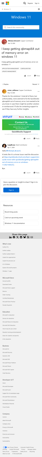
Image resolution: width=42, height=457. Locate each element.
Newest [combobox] (35, 84)
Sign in (11, 190)
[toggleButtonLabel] (38, 9)
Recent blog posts (11, 212)
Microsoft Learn (7, 390)
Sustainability (6, 441)
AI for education (7, 339)
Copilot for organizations (9, 257)
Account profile (6, 281)
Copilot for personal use (9, 261)
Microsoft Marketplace (8, 400)
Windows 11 (7, 9)
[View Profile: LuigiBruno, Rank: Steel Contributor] (4, 146)
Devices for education (8, 318)
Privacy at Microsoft (8, 427)
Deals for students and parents (11, 335)
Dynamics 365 (6, 356)
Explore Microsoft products (10, 267)
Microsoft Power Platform (9, 363)
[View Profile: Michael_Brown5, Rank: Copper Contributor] (4, 42)
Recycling (32, 451)
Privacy (23, 449)
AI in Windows (6, 264)
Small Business (6, 373)
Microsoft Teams (7, 366)
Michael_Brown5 (14, 41)
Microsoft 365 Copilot (8, 369)
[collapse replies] (21, 88)
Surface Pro (6, 247)
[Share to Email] (32, 237)
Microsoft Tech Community (9, 397)
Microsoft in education (8, 315)
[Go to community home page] (7, 3)
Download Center (7, 284)
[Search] (24, 3)
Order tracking (6, 295)
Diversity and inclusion (8, 434)
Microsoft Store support (9, 288)
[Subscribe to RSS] (28, 237)
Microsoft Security (7, 352)
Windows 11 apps (7, 271)
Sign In (37, 3)
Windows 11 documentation (15, 223)
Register (30, 3)
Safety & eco (23, 451)
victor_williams (13, 90)
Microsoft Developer (8, 386)
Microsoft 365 (6, 359)
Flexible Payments (7, 305)
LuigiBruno (11, 145)
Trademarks (15, 451)
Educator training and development (12, 332)
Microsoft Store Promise (9, 301)
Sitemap (5, 449)
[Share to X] (17, 237)
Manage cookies (32, 449)
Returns (5, 291)
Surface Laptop (6, 250)
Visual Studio (6, 407)
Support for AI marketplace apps (11, 393)
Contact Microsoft (14, 449)
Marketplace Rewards (8, 403)
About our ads (6, 453)
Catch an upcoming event (14, 217)
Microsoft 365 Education (9, 325)
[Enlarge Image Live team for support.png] (21, 125)
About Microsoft (7, 420)
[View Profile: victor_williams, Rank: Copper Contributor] (4, 91)
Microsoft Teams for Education (10, 322)
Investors (5, 431)
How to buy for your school (9, 329)
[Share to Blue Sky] (24, 237)
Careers (5, 417)
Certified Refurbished (8, 298)
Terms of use (6, 451)
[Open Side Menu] (3, 3)
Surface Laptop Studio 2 (9, 254)
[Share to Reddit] (21, 237)
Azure (4, 383)
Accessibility (6, 437)
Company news (6, 424)
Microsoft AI (6, 349)
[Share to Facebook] (14, 237)
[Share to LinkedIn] (10, 237)
